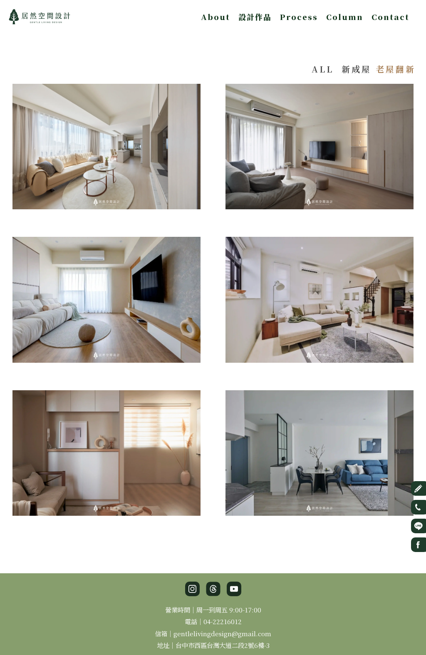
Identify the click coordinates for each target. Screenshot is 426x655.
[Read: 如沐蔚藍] (319, 451)
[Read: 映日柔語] (319, 145)
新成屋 (357, 69)
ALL (323, 69)
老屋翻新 (396, 69)
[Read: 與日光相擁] (319, 298)
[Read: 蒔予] (106, 145)
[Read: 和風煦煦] (106, 451)
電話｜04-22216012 (213, 621)
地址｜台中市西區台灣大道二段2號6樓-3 (213, 645)
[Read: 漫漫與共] (106, 298)
